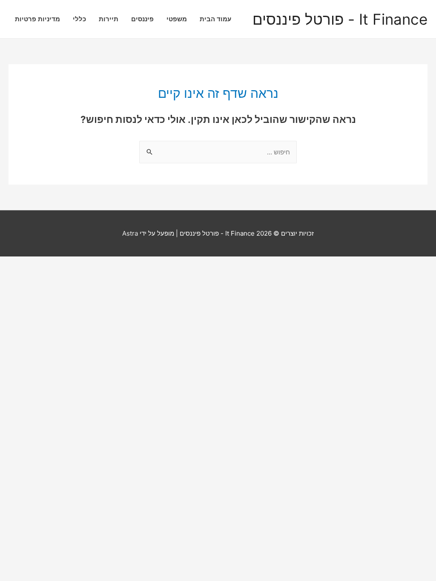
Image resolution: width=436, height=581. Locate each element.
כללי (79, 19)
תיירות (108, 19)
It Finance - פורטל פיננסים (339, 19)
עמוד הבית (215, 19)
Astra (130, 233)
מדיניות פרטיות (37, 19)
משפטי (176, 19)
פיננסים (142, 19)
